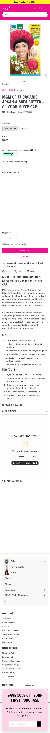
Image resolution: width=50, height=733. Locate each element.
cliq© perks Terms (10, 630)
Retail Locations (9, 622)
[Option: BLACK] (21, 181)
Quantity (6, 232)
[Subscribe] (39, 724)
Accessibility (8, 676)
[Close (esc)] (47, 690)
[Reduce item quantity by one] (4, 238)
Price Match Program (11, 665)
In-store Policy (8, 657)
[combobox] (25, 14)
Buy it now (25, 256)
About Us (6, 618)
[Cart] (40, 8)
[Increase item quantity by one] (14, 238)
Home (4, 84)
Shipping (5, 244)
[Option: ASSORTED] (18, 181)
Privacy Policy (8, 672)
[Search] (45, 14)
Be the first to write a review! (25, 463)
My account (7, 642)
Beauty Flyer (8, 638)
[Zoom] (46, 75)
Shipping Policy (9, 653)
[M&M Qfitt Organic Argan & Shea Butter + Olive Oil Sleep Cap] (25, 190)
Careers (5, 626)
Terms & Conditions (11, 634)
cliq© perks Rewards (11, 669)
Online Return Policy (11, 661)
